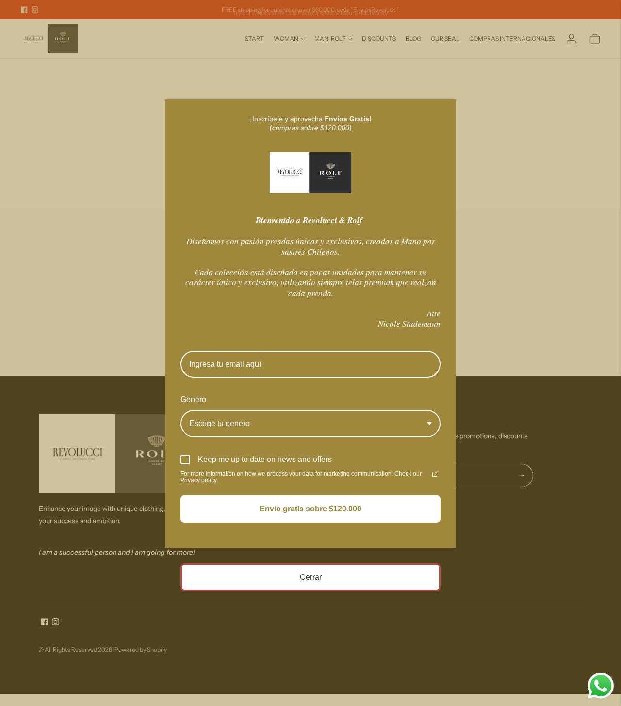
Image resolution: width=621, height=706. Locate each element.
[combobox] (310, 423)
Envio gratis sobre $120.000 (310, 509)
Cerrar (311, 577)
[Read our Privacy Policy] (435, 474)
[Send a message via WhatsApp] (601, 686)
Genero (193, 399)
